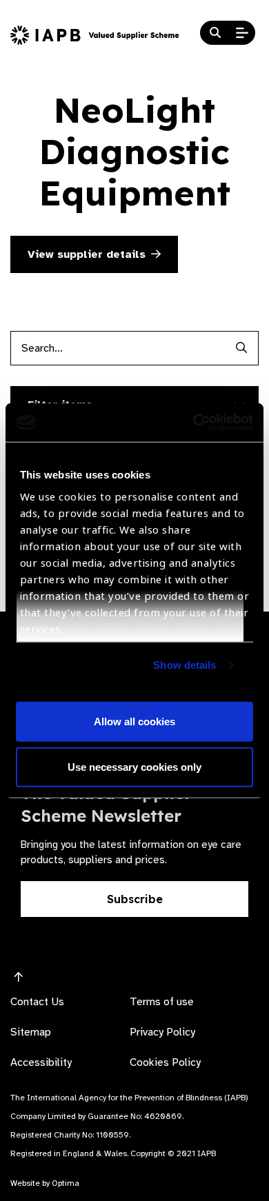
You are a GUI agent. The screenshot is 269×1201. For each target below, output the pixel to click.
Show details (184, 665)
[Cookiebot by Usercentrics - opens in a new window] (193, 423)
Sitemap (30, 1032)
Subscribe (135, 899)
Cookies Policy (165, 1062)
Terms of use (162, 1002)
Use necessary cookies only (134, 766)
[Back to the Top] (18, 978)
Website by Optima (44, 1183)
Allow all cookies (134, 721)
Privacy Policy (162, 1032)
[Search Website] (215, 33)
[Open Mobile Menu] (242, 33)
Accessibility (41, 1062)
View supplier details (87, 254)
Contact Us (37, 1002)
